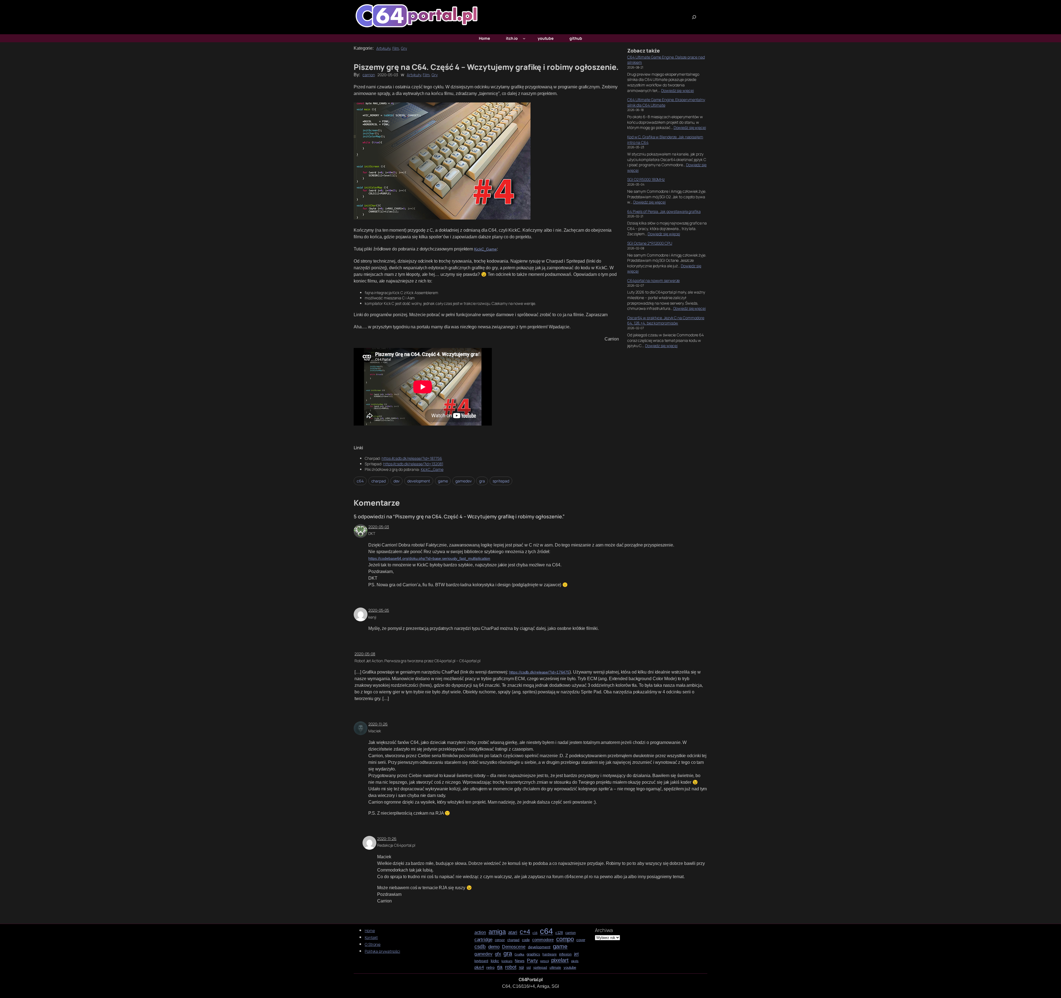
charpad (378, 481)
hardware (549, 954)
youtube (570, 968)
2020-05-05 (378, 610)
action (480, 932)
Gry (404, 48)
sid (528, 968)
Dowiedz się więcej (677, 90)
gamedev (463, 481)
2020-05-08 (364, 653)
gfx (498, 954)
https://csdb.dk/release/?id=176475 (539, 672)
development (418, 481)
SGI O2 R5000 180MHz (646, 179)
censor (500, 940)
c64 (360, 481)
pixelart (560, 960)
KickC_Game (485, 249)
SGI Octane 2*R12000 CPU (649, 243)
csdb (480, 946)
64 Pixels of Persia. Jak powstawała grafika (664, 211)
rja (500, 967)
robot (510, 967)
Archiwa (604, 930)
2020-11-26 (378, 724)
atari (512, 932)
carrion (369, 74)
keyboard (481, 961)
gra (482, 481)
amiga (497, 931)
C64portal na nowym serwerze (653, 280)
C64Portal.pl (531, 979)
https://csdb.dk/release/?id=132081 (413, 463)
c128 (559, 933)
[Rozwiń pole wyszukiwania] (694, 17)
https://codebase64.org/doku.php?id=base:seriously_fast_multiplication (429, 558)
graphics (533, 954)
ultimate (555, 968)
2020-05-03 (378, 526)
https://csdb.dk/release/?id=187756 (412, 458)
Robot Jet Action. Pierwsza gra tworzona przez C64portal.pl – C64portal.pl (417, 660)
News (519, 961)
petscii (544, 961)
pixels (575, 961)
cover (580, 940)
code (526, 940)
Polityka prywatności (382, 951)
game (443, 481)
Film (395, 48)
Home (370, 930)
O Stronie (372, 944)
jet (576, 954)
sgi (521, 967)
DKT (371, 533)
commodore (543, 940)
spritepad (501, 481)
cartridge (483, 939)
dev (396, 481)
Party (532, 960)
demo (494, 946)
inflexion (565, 954)
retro (490, 967)
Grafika (519, 954)
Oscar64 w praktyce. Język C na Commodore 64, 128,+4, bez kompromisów (665, 320)
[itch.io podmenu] (524, 38)
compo (565, 939)
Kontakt (371, 937)
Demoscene (514, 946)
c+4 (525, 932)
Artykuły (383, 48)
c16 (534, 932)
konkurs (506, 961)
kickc (495, 961)
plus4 (479, 967)
